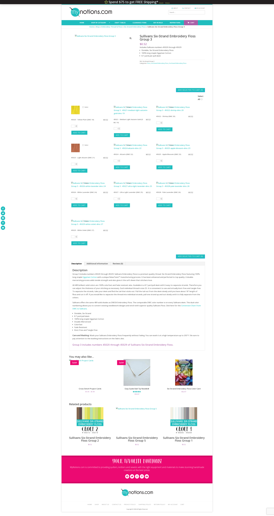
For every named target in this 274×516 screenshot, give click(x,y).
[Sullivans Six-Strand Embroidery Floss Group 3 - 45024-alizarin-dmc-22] (133, 148)
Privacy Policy (130, 504)
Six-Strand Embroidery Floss (135, 27)
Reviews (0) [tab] (118, 263)
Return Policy (159, 504)
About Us (105, 504)
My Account (200, 8)
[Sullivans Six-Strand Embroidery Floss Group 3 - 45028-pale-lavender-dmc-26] (175, 186)
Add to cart (79, 132)
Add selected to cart (190, 90)
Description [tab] (76, 263)
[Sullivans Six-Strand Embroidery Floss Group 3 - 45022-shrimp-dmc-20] (175, 110)
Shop (98, 27)
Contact (187, 8)
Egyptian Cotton (90, 277)
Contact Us (116, 504)
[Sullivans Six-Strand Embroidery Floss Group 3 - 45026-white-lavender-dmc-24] (90, 186)
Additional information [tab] (97, 263)
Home (91, 27)
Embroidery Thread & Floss (111, 27)
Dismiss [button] (167, 3)
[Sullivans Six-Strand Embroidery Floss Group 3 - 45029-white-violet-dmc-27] (90, 224)
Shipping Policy (144, 504)
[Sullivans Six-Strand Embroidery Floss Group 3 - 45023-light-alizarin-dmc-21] (75, 151)
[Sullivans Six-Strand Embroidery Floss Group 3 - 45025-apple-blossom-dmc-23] (175, 148)
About (175, 8)
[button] (131, 38)
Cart (182, 504)
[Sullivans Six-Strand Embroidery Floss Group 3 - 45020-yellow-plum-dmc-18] (75, 113)
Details (161, 3)
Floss (148, 63)
